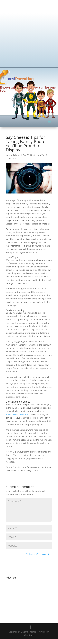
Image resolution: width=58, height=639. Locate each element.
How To (40, 155)
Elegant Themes (28, 631)
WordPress (29, 635)
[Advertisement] (29, 32)
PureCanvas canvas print (17, 414)
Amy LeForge (15, 155)
